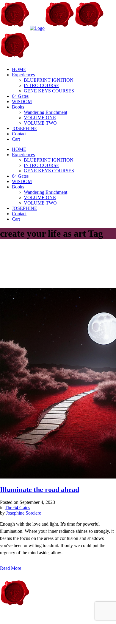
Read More (10, 568)
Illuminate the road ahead (39, 489)
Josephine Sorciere (23, 512)
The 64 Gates (17, 507)
